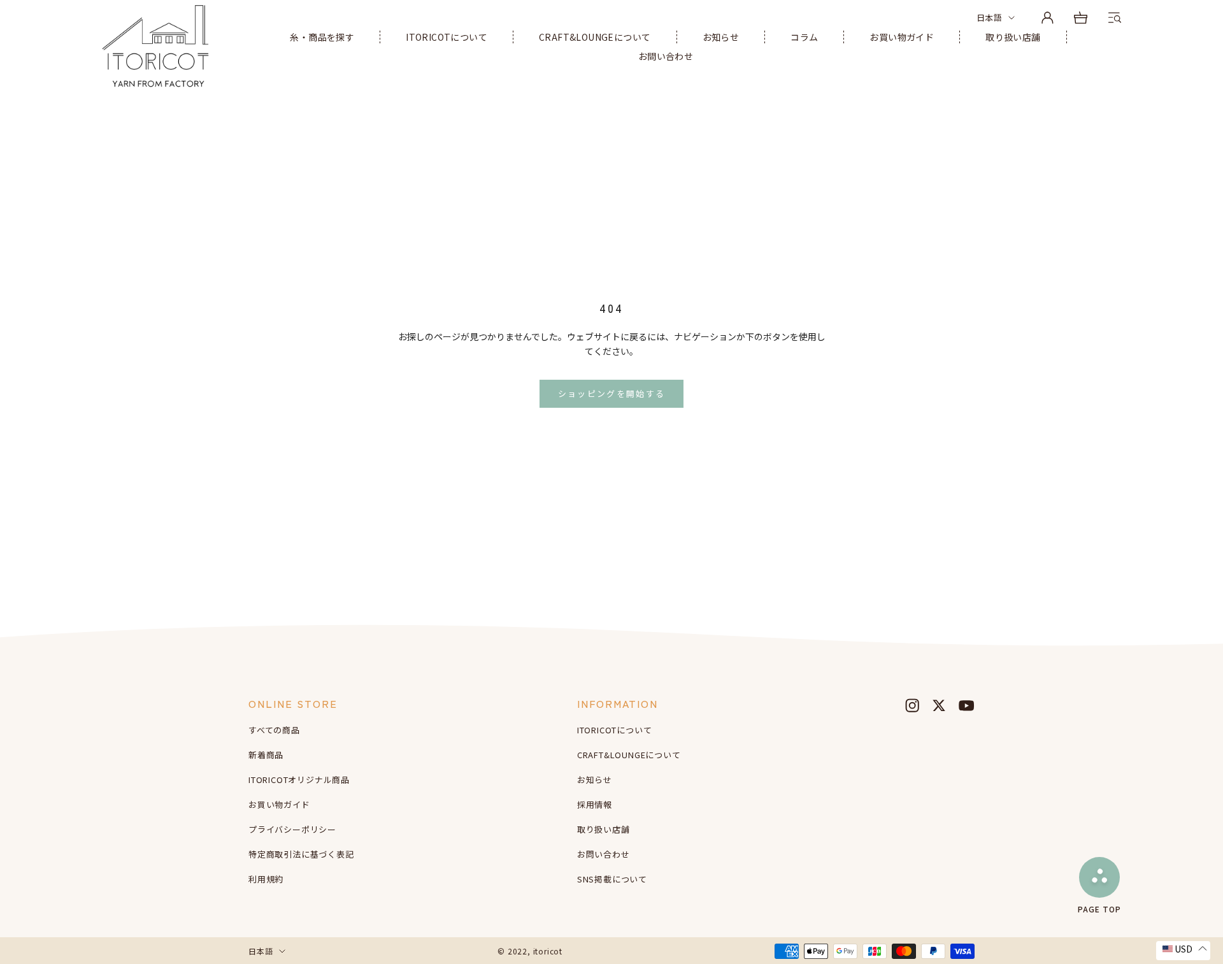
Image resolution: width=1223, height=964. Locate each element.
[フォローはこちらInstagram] (912, 705)
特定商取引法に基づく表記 (301, 854)
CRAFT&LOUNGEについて (594, 37)
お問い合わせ (665, 56)
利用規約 (265, 879)
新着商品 (265, 755)
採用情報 (594, 804)
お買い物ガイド (901, 37)
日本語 (989, 17)
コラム (804, 37)
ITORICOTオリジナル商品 (299, 779)
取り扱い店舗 (1012, 37)
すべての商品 (274, 730)
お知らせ (721, 37)
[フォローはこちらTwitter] (939, 705)
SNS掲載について (612, 879)
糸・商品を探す (322, 37)
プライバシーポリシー (292, 829)
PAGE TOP (1099, 908)
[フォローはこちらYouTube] (966, 705)
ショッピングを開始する (612, 393)
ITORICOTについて (446, 37)
